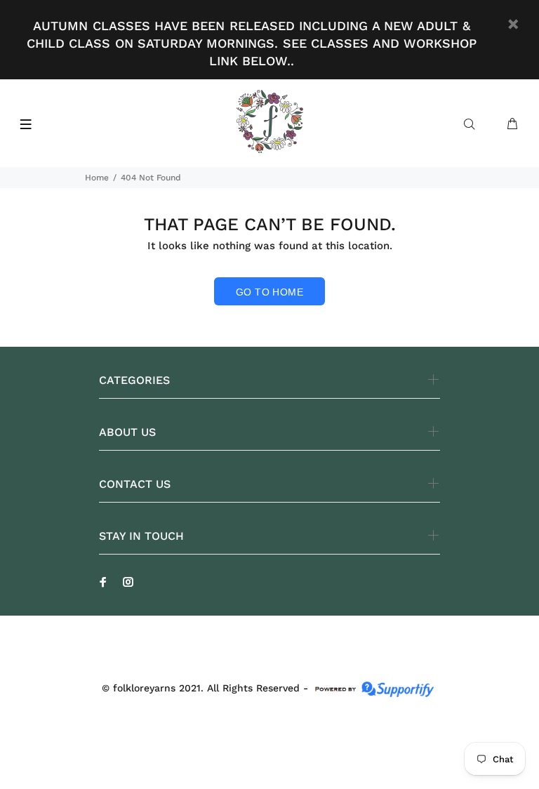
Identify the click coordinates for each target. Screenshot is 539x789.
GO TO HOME (269, 292)
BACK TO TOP (269, 758)
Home (97, 178)
